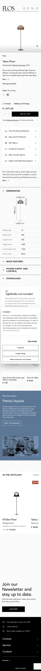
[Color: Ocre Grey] (8, 95)
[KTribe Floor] (16, 498)
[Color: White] (4, 95)
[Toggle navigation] (37, 8)
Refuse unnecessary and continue (20, 359)
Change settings (21, 353)
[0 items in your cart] (32, 8)
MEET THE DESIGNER (12, 423)
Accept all (20, 348)
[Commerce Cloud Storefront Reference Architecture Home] (9, 8)
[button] (24, 8)
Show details (32, 341)
